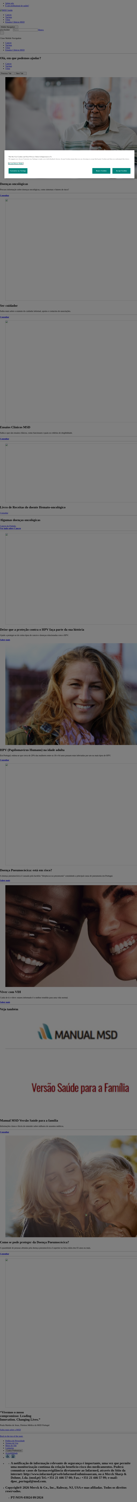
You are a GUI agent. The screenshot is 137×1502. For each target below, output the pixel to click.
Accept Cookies (121, 171)
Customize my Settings (18, 171)
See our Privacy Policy (15, 163)
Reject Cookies (101, 171)
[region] (69, 164)
